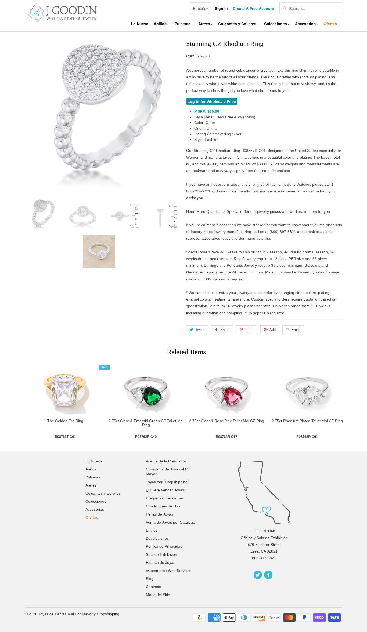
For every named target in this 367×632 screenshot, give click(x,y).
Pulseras (183, 23)
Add (272, 330)
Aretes (204, 23)
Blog (149, 578)
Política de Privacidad (164, 546)
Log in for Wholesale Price (212, 101)
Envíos (151, 530)
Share (224, 330)
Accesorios (306, 23)
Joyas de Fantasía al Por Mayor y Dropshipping (78, 614)
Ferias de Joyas (159, 514)
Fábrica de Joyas (160, 562)
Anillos (161, 23)
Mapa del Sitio (158, 595)
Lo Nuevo (140, 23)
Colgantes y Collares (237, 23)
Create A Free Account (253, 8)
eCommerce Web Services (168, 570)
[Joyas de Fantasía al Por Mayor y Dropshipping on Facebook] (268, 575)
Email (296, 330)
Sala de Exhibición (161, 554)
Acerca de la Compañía (166, 461)
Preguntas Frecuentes (165, 498)
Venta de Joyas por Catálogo (170, 522)
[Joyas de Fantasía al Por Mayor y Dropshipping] (62, 13)
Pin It (249, 330)
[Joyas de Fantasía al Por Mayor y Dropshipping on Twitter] (258, 575)
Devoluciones (157, 538)
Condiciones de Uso (163, 506)
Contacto (153, 586)
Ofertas (330, 23)
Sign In (221, 8)
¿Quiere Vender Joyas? (166, 490)
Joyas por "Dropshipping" (167, 482)
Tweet (199, 330)
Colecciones (276, 23)
